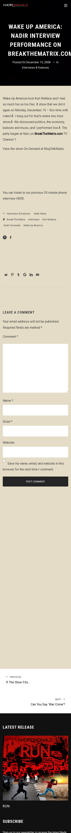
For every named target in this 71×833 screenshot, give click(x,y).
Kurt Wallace (49, 219)
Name (8, 400)
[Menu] (65, 5)
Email (7, 421)
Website (8, 442)
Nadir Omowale (12, 225)
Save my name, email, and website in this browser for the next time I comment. (33, 466)
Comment (10, 336)
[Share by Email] (37, 274)
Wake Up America (33, 225)
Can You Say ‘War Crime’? (48, 702)
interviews (33, 219)
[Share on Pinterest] (12, 274)
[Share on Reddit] (5, 274)
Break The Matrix (16, 219)
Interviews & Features (35, 67)
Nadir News (40, 213)
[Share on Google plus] (24, 274)
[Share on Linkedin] (31, 274)
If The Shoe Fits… (18, 680)
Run (6, 806)
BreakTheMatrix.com (49, 134)
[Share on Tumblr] (18, 274)
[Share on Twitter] (34, 269)
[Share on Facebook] (10, 237)
